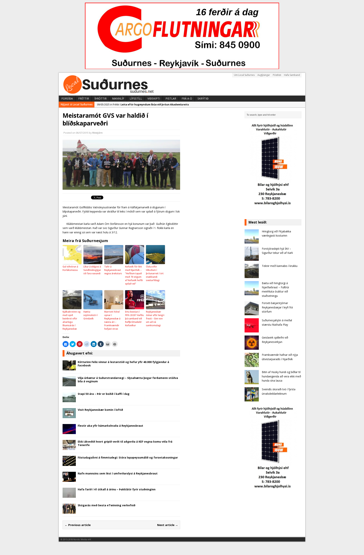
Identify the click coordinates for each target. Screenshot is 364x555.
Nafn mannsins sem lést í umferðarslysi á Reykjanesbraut (118, 473)
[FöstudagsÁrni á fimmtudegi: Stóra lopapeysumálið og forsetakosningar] (69, 463)
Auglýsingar (263, 75)
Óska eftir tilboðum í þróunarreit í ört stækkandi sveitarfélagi (155, 273)
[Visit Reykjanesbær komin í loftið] (69, 416)
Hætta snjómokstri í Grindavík (90, 315)
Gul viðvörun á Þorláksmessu (70, 268)
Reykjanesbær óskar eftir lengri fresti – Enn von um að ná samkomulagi (155, 318)
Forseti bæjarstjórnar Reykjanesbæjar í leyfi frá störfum (277, 307)
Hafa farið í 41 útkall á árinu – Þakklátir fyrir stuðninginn (116, 489)
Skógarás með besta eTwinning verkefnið (106, 505)
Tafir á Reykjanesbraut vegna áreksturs (113, 270)
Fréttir (83, 98)
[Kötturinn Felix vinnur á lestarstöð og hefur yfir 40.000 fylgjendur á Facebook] (69, 368)
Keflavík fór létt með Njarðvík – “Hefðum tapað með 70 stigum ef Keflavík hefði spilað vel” (134, 275)
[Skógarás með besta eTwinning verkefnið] (69, 511)
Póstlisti (277, 75)
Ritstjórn (97, 132)
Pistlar (171, 98)
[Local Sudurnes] (182, 84)
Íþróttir (100, 98)
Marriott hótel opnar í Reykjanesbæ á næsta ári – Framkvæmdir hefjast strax (112, 320)
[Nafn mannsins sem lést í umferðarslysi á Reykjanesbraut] (69, 479)
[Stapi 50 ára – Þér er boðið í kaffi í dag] (69, 400)
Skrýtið (203, 98)
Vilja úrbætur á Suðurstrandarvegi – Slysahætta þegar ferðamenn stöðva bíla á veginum (128, 379)
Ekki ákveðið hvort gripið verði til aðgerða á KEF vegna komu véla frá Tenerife (125, 443)
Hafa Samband (292, 75)
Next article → (167, 525)
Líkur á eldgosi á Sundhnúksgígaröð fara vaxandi (92, 270)
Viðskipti (153, 98)
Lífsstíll (136, 98)
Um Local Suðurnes (244, 75)
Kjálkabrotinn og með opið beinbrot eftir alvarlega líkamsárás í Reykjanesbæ (72, 320)
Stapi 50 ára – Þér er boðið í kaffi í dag (103, 394)
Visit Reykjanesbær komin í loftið (100, 410)
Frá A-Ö (187, 98)
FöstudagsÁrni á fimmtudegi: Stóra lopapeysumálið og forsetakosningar (128, 457)
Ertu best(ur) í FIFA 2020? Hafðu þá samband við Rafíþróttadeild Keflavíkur (134, 318)
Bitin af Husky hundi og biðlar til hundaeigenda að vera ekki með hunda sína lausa (281, 376)
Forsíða (67, 98)
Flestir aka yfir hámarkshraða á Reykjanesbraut (110, 425)
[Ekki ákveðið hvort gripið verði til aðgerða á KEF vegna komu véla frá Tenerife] (69, 447)
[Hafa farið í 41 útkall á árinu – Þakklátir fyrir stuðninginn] (69, 495)
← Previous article (78, 525)
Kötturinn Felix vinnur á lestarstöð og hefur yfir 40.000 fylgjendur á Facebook (123, 363)
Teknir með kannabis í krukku (279, 266)
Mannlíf (118, 98)
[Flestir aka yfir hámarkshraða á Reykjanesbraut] (69, 431)
